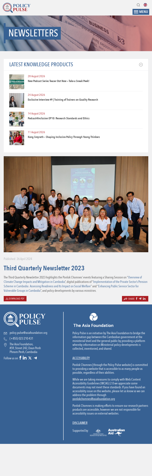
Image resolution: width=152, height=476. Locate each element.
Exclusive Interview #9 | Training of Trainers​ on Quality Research (63, 100)
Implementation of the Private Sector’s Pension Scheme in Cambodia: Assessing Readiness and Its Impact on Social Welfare (75, 284)
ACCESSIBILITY (81, 358)
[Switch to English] (146, 5)
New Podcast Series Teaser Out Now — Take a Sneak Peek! (58, 81)
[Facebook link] (20, 358)
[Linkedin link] (25, 358)
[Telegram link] (35, 358)
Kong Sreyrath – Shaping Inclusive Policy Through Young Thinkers (64, 137)
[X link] (30, 358)
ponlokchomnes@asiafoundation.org (93, 399)
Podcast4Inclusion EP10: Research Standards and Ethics (59, 118)
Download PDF (16, 298)
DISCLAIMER (79, 423)
